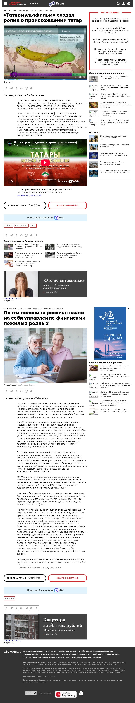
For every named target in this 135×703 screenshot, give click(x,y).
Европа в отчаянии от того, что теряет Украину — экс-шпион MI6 (113, 154)
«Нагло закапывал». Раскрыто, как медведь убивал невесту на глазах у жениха (115, 87)
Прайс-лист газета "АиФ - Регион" (76, 654)
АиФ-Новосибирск (26, 385)
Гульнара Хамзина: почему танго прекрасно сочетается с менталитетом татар (28, 255)
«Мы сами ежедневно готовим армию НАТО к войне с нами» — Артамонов (115, 172)
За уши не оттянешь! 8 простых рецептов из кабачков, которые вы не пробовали (115, 105)
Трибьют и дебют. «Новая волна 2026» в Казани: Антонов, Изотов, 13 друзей (110, 41)
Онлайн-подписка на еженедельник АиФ (96, 651)
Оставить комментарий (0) (67, 205)
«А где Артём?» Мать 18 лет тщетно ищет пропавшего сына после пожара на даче (114, 113)
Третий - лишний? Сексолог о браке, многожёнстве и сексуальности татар (27, 263)
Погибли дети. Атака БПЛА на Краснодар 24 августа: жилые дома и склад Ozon (110, 30)
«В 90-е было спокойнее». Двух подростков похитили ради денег (114, 410)
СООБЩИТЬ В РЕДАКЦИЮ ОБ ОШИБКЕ (86, 657)
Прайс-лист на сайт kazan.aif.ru (106, 654)
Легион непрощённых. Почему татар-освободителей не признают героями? (69, 255)
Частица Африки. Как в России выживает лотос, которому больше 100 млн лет (114, 377)
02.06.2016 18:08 (10, 11)
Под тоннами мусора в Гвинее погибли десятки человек (112, 163)
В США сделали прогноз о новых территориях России (113, 137)
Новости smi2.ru (12, 298)
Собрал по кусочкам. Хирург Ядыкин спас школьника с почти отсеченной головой (115, 385)
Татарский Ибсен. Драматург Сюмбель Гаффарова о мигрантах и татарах (29, 247)
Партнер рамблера (45, 693)
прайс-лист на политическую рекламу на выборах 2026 (46, 657)
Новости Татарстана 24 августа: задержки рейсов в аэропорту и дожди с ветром (110, 62)
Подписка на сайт (30, 654)
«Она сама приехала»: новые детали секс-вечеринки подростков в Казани (110, 20)
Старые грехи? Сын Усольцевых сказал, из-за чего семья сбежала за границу (115, 96)
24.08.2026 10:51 (10, 308)
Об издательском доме (33, 651)
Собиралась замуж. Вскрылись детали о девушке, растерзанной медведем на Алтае (114, 403)
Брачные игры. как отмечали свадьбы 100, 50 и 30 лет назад (69, 246)
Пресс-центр (51, 651)
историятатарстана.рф (29, 195)
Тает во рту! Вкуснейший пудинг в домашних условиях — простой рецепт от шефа (114, 368)
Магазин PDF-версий (67, 651)
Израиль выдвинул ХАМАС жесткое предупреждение (114, 145)
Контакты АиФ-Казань (50, 654)
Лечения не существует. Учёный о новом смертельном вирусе (114, 78)
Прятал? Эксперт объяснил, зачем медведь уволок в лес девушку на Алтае (114, 122)
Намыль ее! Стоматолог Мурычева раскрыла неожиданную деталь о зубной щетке (114, 394)
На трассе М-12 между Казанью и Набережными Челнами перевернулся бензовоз (110, 51)
